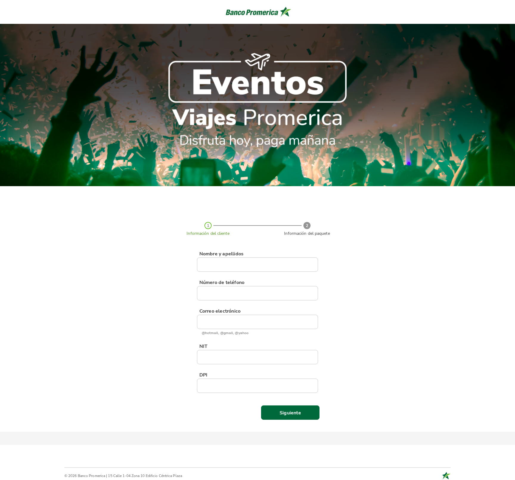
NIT (203, 346)
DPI (203, 375)
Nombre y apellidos (221, 254)
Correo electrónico (220, 311)
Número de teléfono (222, 282)
